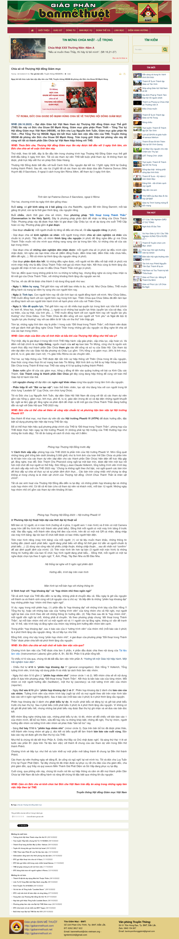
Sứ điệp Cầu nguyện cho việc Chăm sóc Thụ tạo (155, 150)
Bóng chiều (147, 122)
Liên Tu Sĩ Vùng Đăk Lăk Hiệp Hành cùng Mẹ (30, 882)
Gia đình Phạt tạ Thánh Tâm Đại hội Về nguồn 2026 (154, 96)
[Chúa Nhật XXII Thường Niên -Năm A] (28, 49)
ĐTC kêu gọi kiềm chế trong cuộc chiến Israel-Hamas (33, 863)
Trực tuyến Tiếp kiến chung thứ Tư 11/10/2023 (30, 841)
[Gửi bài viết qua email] (116, 74)
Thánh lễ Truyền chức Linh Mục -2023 (153, 244)
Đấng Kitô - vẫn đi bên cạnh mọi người (154, 184)
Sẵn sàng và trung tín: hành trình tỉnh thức (154, 76)
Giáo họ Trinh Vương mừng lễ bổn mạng (155, 204)
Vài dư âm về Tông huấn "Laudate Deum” (29, 889)
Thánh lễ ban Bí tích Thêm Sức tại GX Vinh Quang (153, 143)
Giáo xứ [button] (57, 30)
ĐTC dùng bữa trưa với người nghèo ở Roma (30, 870)
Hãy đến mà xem (149, 190)
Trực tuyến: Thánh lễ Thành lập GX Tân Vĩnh (154, 129)
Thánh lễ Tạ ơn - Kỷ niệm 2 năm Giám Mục (153, 177)
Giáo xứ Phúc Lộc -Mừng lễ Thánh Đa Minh (154, 278)
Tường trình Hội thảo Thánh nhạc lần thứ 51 (30, 837)
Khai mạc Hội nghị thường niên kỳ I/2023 (153, 251)
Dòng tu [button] (70, 30)
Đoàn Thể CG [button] (103, 30)
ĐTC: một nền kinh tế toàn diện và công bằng (30, 893)
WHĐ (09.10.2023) (21, 124)
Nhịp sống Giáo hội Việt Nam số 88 (155, 89)
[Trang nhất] (32, 30)
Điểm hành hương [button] (138, 30)
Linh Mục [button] (119, 30)
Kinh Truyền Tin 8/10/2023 (23, 886)
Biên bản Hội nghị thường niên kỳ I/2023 (155, 258)
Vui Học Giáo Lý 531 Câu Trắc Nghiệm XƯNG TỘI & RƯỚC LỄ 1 (155, 236)
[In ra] (120, 74)
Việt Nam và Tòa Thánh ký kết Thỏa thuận (155, 272)
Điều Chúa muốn (149, 108)
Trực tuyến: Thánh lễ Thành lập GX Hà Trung (154, 163)
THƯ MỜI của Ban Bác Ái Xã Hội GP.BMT (154, 197)
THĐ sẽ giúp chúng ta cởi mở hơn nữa (27, 867)
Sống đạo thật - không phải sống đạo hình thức (154, 171)
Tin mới (151, 67)
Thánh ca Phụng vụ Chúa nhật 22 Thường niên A (155, 103)
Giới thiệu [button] (43, 30)
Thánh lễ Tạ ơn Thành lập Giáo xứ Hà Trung (153, 116)
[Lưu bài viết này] (125, 74)
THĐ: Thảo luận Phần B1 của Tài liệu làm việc (30, 852)
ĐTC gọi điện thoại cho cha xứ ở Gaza (27, 859)
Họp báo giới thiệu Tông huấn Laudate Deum (30, 900)
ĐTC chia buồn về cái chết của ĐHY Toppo (29, 908)
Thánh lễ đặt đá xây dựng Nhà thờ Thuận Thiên (31, 878)
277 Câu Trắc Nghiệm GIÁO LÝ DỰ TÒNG (154, 221)
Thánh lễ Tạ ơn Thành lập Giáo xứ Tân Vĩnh (153, 82)
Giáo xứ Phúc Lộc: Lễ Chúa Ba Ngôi (154, 285)
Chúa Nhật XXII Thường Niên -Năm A (71, 48)
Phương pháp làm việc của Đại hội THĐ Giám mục (32, 904)
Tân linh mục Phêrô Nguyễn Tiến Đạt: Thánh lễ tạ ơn (154, 265)
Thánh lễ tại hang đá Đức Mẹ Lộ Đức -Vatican (30, 844)
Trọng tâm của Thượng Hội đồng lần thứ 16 (29, 897)
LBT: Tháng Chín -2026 (152, 155)
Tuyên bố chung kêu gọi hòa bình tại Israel (29, 848)
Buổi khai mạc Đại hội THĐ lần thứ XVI (28, 911)
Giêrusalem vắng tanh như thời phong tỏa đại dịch (32, 855)
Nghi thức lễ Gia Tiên (151, 226)
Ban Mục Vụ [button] (85, 30)
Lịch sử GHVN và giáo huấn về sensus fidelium (154, 136)
